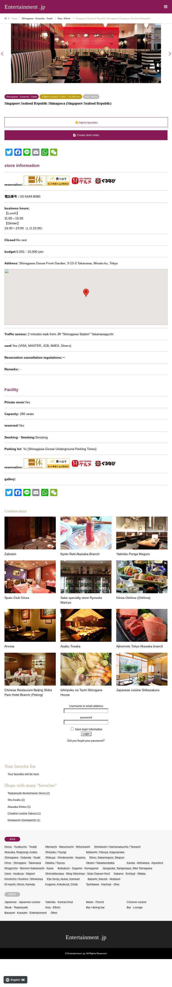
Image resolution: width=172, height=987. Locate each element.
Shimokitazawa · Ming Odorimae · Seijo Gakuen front (77, 873)
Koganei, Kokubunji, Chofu (61, 884)
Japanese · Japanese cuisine (22, 902)
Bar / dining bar (95, 907)
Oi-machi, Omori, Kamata (19, 884)
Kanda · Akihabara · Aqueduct (145, 863)
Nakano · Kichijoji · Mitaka (130, 873)
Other (54, 912)
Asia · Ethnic (64, 18)
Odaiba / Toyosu (55, 863)
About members (86, 745)
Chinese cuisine (136, 902)
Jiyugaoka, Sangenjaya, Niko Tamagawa (127, 868)
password (86, 717)
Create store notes (88, 135)
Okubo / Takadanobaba (100, 863)
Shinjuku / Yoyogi (55, 852)
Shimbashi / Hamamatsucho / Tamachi (117, 846)
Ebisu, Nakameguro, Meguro (106, 857)
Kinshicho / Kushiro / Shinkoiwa (23, 879)
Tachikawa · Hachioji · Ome (102, 884)
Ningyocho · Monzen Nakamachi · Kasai (29, 868)
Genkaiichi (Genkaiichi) (22, 820)
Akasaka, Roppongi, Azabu (20, 852)
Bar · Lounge (135, 907)
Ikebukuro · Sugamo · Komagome (78, 868)
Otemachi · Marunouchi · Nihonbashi (67, 846)
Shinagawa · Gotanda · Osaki (37, 18)
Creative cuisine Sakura (22, 813)
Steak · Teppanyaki (16, 907)
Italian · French (95, 902)
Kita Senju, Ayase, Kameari (63, 879)
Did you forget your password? (86, 740)
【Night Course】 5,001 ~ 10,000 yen (60, 96)
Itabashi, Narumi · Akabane (104, 879)
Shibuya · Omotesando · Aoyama (65, 857)
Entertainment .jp (86, 937)
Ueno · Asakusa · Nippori (19, 873)
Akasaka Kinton (17, 806)
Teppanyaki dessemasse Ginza (27, 793)
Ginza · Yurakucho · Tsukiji (20, 846)
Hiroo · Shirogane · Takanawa (22, 863)
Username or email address (86, 706)
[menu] (165, 6)
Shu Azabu (14, 800)
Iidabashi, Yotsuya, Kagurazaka (105, 852)
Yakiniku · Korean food (59, 902)
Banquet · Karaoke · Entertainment (25, 912)
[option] (86, 53)
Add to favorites (88, 122)
